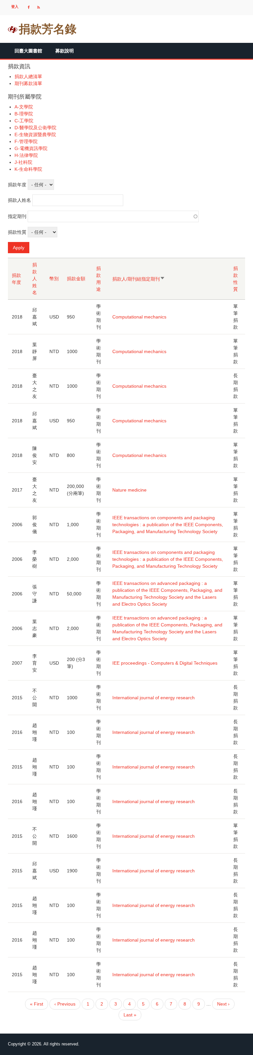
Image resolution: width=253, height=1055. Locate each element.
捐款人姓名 (19, 200)
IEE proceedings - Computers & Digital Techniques (164, 663)
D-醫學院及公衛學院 (35, 127)
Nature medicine (129, 490)
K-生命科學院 (28, 169)
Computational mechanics (139, 316)
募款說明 (64, 50)
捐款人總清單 (28, 76)
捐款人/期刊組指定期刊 (138, 279)
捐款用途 (98, 279)
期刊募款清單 (28, 83)
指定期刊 (17, 216)
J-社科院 (23, 162)
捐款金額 (76, 278)
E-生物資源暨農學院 (35, 134)
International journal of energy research (153, 697)
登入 (14, 7)
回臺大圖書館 (28, 50)
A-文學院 (23, 106)
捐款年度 (17, 184)
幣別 (54, 278)
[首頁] (12, 29)
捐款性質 (17, 232)
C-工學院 (23, 120)
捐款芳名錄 (47, 28)
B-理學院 (23, 113)
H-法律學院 (26, 155)
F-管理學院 (26, 141)
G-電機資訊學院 (30, 148)
